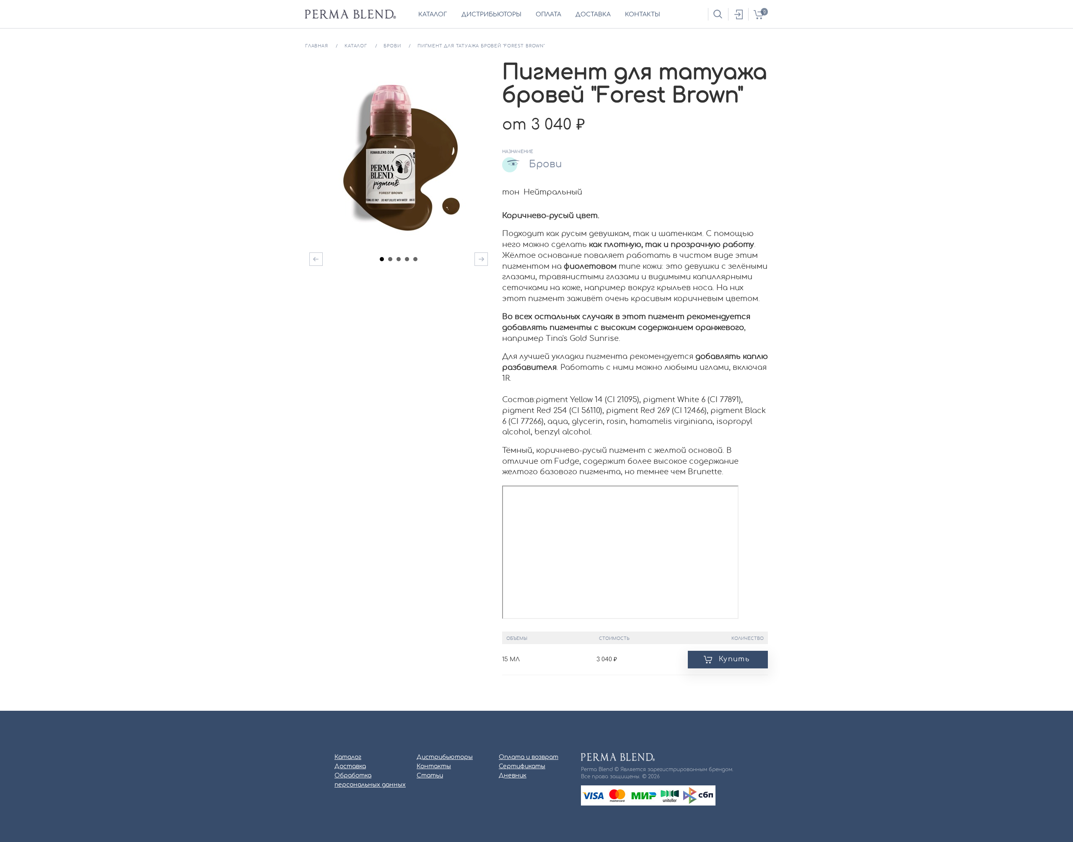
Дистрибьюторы (445, 757)
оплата (548, 15)
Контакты (434, 766)
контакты (642, 15)
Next (481, 259)
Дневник (512, 776)
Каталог (347, 757)
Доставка (350, 766)
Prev (316, 259)
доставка (593, 15)
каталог (432, 15)
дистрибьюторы (491, 15)
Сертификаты (522, 766)
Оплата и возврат (528, 757)
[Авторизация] (738, 14)
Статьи (430, 776)
